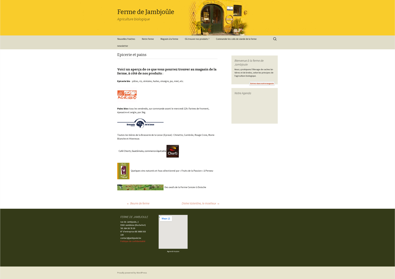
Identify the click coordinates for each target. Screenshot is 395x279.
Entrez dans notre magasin (262, 83)
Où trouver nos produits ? (197, 38)
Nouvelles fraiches (126, 38)
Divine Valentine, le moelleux (201, 203)
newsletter (122, 45)
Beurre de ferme (138, 203)
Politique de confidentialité (132, 241)
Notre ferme (148, 38)
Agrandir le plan (173, 251)
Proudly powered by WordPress (132, 272)
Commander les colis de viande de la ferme (236, 38)
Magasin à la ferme (169, 38)
